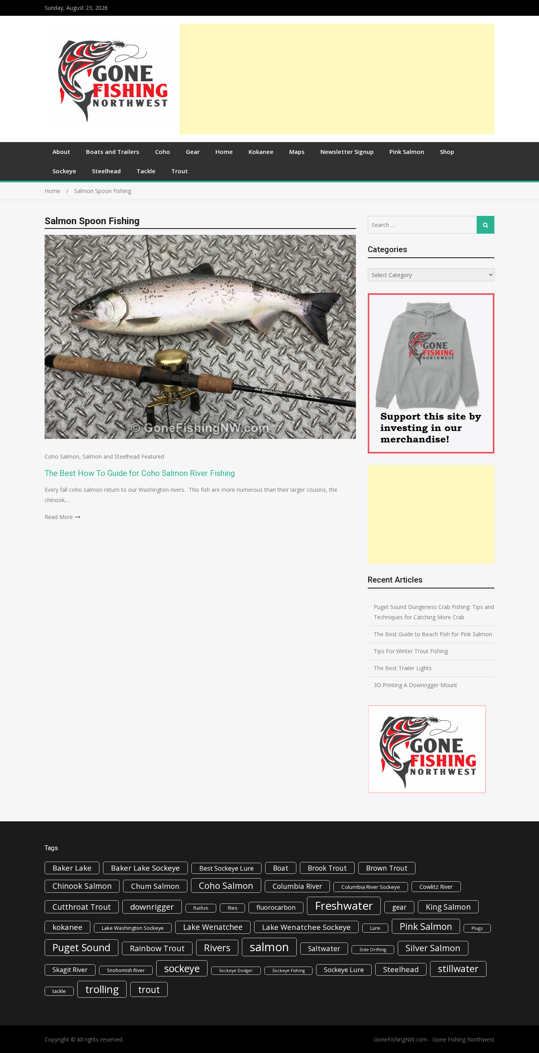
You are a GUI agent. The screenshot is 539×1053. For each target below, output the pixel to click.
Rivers (217, 947)
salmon (269, 947)
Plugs (477, 928)
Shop (447, 152)
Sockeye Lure (344, 969)
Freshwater (344, 905)
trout (149, 989)
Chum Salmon (155, 886)
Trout (179, 171)
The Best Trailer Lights (403, 668)
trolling (102, 989)
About (61, 152)
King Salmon (448, 906)
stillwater (458, 968)
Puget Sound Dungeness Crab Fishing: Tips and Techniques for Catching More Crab (434, 612)
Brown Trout (387, 868)
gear (399, 907)
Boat (280, 868)
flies (232, 908)
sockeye (182, 968)
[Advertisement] (337, 79)
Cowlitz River (436, 886)
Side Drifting (372, 949)
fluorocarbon (276, 907)
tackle (59, 991)
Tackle (146, 171)
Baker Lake (72, 868)
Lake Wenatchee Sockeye (306, 927)
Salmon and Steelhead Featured (123, 456)
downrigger (152, 906)
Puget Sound (81, 947)
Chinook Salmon (82, 886)
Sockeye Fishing (288, 970)
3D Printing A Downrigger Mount (415, 685)
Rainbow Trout (157, 948)
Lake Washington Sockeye (133, 927)
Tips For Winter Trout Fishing (411, 651)
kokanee (67, 927)
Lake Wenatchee (213, 927)
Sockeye (64, 171)
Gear (193, 152)
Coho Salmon (62, 456)
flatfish (200, 908)
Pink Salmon (406, 152)
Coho (162, 152)
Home (224, 152)
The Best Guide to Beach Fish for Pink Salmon (433, 634)
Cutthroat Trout (81, 906)
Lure (375, 928)
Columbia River (297, 886)
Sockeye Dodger (236, 970)
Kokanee (261, 152)
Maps (297, 152)
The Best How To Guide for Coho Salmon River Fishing (140, 473)
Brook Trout (327, 868)
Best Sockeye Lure (226, 868)
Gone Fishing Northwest (463, 1039)
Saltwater (324, 948)
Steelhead (106, 171)
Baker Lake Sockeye (145, 868)
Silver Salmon (433, 948)
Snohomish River (126, 970)
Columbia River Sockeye (370, 886)
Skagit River (70, 969)
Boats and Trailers (112, 152)
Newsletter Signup (347, 152)
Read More (59, 517)
